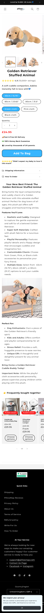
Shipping (9, 492)
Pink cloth (29, 109)
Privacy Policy (11, 503)
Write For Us (10, 525)
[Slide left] (2, 62)
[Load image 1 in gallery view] (10, 62)
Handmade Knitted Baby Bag (10, 420)
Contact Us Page (18, 563)
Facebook (15, 566)
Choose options (11, 438)
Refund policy (11, 520)
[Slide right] (41, 62)
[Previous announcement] (4, 2)
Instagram (28, 566)
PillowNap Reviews (13, 498)
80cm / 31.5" (32, 102)
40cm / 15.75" (11, 96)
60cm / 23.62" (12, 102)
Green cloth (11, 109)
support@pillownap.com (22, 560)
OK (22, 608)
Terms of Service (12, 514)
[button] (5, 9)
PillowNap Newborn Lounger (26, 421)
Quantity (6, 121)
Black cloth (11, 115)
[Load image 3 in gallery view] (33, 62)
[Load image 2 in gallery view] (22, 62)
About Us (9, 509)
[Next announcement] (39, 2)
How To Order (11, 531)
